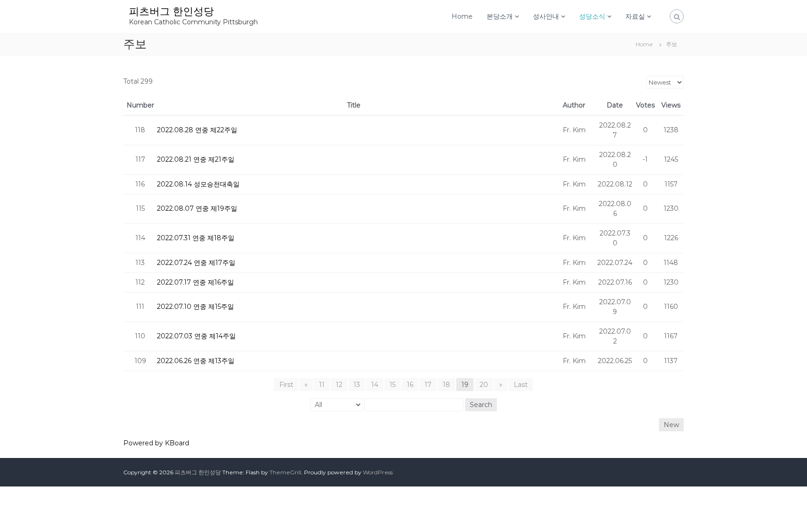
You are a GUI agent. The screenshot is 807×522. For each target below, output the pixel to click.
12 (339, 384)
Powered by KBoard (156, 443)
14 (374, 384)
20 (484, 384)
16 (410, 384)
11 (322, 384)
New (671, 425)
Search (481, 404)
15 (392, 384)
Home (462, 16)
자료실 (635, 16)
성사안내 (546, 16)
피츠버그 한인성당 (171, 11)
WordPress (378, 472)
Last (521, 384)
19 (464, 384)
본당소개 (500, 16)
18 (446, 384)
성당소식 (592, 16)
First (286, 384)
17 (428, 384)
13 (357, 384)
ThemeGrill (285, 472)
